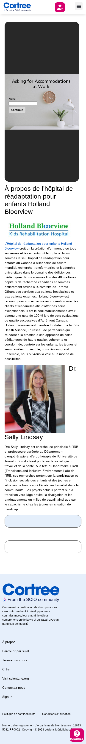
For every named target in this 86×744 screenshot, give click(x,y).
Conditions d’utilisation (56, 714)
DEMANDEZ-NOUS (77, 739)
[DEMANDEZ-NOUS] (77, 733)
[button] (79, 6)
